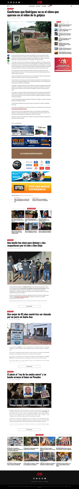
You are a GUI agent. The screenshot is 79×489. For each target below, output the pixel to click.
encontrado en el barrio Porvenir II (21, 296)
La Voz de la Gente (32, 6)
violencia (31, 195)
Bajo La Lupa (38, 6)
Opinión (49, 6)
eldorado (22, 195)
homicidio (26, 195)
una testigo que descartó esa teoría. (19, 108)
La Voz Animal (44, 6)
